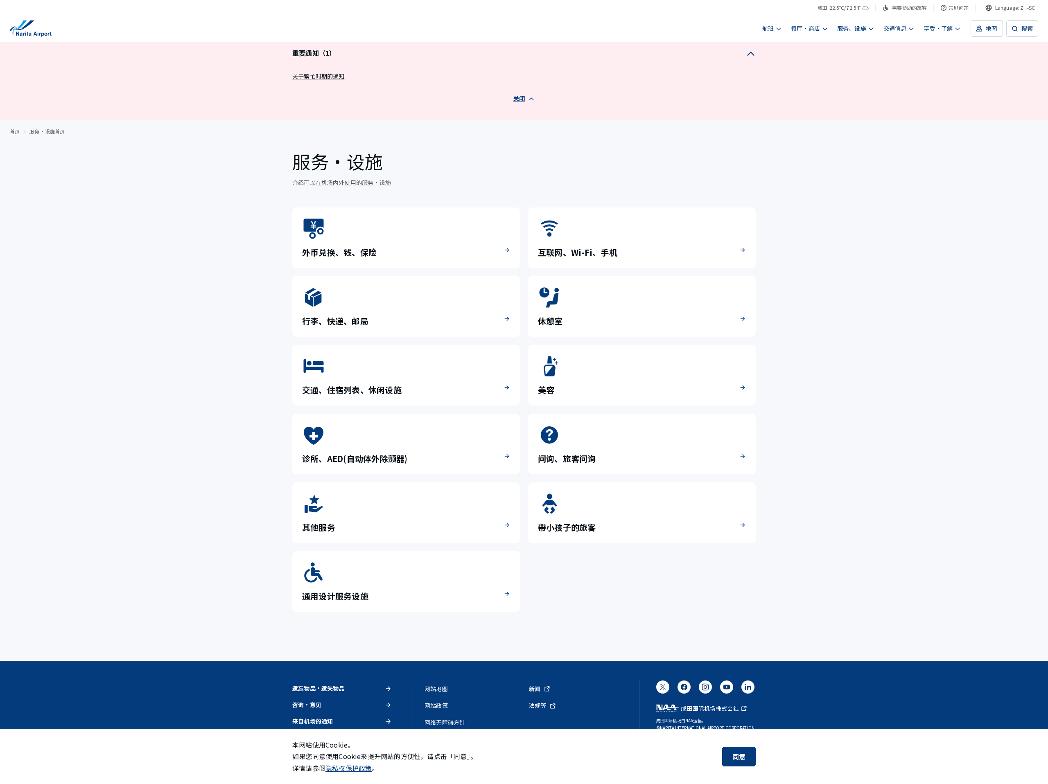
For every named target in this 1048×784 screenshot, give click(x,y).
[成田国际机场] (31, 28)
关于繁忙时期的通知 (318, 76)
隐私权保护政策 (348, 768)
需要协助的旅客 (909, 7)
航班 (768, 28)
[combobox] (1010, 8)
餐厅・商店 (805, 28)
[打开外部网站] (662, 689)
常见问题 (959, 7)
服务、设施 (851, 28)
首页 (15, 131)
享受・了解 (938, 28)
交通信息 (895, 28)
